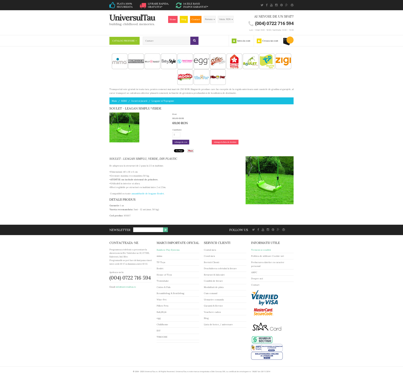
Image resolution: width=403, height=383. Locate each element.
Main (114, 100)
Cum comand (210, 293)
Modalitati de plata (214, 287)
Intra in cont (243, 40)
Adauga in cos (180, 142)
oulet (160, 268)
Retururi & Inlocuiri (214, 274)
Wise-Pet (162, 299)
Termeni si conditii (261, 249)
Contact (196, 19)
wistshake (163, 280)
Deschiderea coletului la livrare (220, 268)
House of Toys (164, 274)
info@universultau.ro (126, 287)
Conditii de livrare (213, 280)
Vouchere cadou (212, 312)
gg (159, 318)
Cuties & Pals (163, 287)
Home (173, 19)
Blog (183, 19)
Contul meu (210, 249)
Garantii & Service (213, 305)
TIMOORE (162, 336)
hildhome (163, 324)
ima (160, 256)
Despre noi (257, 278)
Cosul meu (209, 256)
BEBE (124, 100)
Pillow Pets (162, 305)
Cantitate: (177, 130)
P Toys (161, 262)
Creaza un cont (270, 40)
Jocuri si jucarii (139, 100)
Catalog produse (123, 40)
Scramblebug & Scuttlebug (170, 293)
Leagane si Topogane (163, 100)
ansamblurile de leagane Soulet (147, 193)
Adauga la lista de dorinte (225, 142)
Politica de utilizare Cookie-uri (267, 256)
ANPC (254, 272)
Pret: (174, 114)
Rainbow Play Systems (168, 249)
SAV (159, 330)
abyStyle (162, 312)
